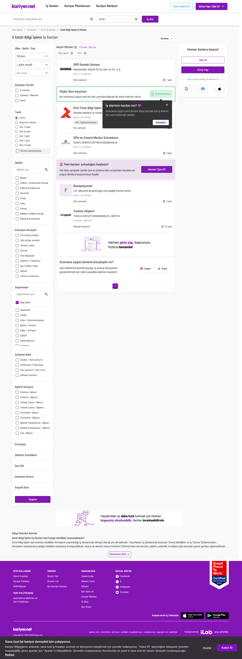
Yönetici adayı (27, 245)
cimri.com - (116, 632)
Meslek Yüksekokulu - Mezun (34, 423)
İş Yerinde (25, 90)
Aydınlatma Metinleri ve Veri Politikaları (25, 600)
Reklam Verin (88, 581)
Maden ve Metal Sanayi (32, 213)
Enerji (23, 198)
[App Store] (192, 615)
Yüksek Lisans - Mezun (31, 402)
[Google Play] (217, 615)
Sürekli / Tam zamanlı (31, 360)
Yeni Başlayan (27, 255)
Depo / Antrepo (28, 330)
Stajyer (23, 271)
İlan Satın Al (87, 591)
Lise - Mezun (26, 433)
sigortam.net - (163, 632)
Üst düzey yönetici (29, 235)
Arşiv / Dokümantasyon (32, 320)
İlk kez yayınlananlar (31, 151)
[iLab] (206, 632)
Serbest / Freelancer (30, 261)
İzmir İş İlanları (48, 30)
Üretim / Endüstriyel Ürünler (34, 183)
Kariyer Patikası (21, 581)
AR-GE (23, 315)
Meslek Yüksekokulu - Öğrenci (35, 428)
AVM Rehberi (19, 586)
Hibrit (23, 100)
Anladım (161, 122)
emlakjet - (125, 632)
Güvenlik (24, 193)
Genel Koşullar (20, 576)
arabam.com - (95, 632)
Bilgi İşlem (25, 302)
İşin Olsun (86, 607)
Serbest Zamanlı (28, 375)
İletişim (85, 586)
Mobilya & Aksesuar (30, 219)
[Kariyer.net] (27, 629)
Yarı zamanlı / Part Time (32, 370)
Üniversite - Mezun (29, 412)
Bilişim (23, 178)
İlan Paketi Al (181, 6)
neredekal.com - (150, 632)
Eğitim (23, 335)
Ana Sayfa (17, 30)
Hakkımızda (87, 576)
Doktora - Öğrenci (29, 397)
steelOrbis (173, 632)
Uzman (24, 250)
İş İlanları (52, 6)
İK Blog (84, 602)
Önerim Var (53, 581)
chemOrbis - (106, 632)
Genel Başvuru (27, 340)
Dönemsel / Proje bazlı (31, 365)
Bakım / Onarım (28, 325)
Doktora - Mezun (28, 392)
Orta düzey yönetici (30, 240)
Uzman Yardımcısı (29, 276)
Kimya (23, 208)
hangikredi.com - (136, 632)
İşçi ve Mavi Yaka (29, 266)
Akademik (25, 310)
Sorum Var (52, 576)
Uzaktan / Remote (29, 95)
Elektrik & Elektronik (30, 188)
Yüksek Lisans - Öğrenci (32, 407)
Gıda (22, 203)
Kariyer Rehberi (89, 596)
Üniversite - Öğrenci (30, 417)
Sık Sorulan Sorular (57, 586)
